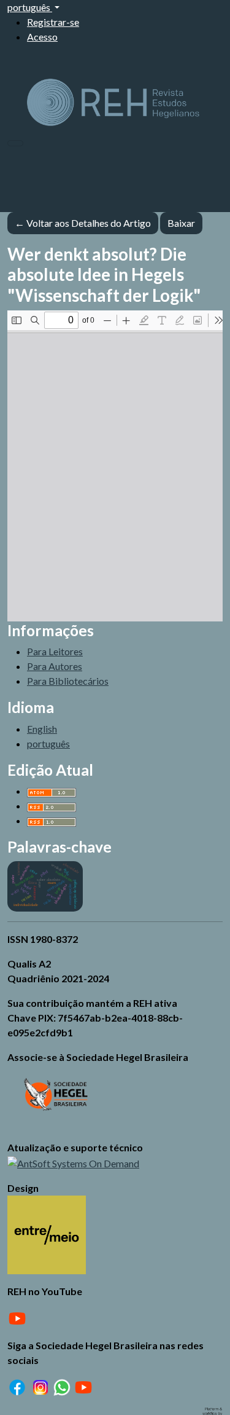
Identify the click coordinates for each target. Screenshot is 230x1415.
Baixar (184, 222)
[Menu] (15, 143)
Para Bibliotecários (68, 681)
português (48, 743)
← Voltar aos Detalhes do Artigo (83, 223)
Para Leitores (55, 651)
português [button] (29, 7)
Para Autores (54, 666)
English (42, 729)
